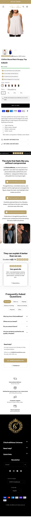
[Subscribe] (25, 464)
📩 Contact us (15, 365)
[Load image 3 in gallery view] (10, 52)
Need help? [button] (7, 448)
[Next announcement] (27, 2)
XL (9, 93)
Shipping (24, 301)
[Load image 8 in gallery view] (16, 52)
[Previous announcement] (3, 2)
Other (19, 309)
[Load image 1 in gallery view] (4, 52)
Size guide (11, 89)
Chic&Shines (13, 505)
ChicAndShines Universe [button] (12, 442)
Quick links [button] (7, 454)
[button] (3, 6)
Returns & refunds (22, 305)
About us (15, 301)
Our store (7, 301)
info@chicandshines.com (17, 360)
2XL (15, 93)
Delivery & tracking (9, 305)
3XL (21, 93)
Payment (12, 309)
